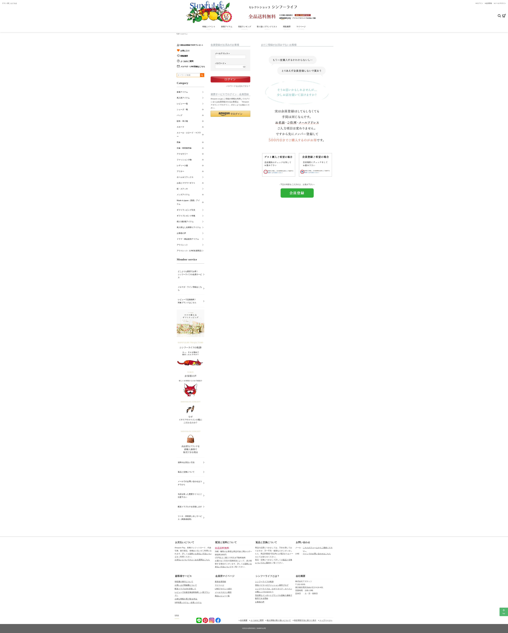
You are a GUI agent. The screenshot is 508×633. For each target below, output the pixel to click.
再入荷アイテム (183, 98)
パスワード (221, 63)
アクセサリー (182, 154)
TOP (178, 34)
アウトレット (182, 245)
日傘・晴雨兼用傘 (184, 148)
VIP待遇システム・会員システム (188, 602)
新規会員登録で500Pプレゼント (191, 45)
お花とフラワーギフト (186, 183)
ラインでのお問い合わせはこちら (317, 554)
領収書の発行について (184, 582)
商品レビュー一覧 (222, 596)
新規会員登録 (220, 582)
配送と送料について (226, 542)
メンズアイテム (183, 195)
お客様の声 (181, 233)
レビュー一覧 (182, 104)
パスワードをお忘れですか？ (238, 86)
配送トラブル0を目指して (185, 589)
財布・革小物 (182, 121)
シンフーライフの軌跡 (264, 582)
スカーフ (180, 127)
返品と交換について (186, 472)
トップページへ (325, 620)
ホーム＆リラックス (185, 177)
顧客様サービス (183, 576)
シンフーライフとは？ (267, 576)
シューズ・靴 (182, 109)
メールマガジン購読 (223, 592)
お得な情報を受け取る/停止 (186, 599)
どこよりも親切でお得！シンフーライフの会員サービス (190, 274)
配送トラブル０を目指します (190, 507)
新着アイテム (182, 92)
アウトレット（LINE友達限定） (190, 251)
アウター (180, 171)
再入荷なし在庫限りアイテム (189, 227)
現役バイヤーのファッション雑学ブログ (271, 585)
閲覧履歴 (184, 56)
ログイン (480, 3)
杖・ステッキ (182, 189)
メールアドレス (222, 53)
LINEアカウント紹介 (223, 589)
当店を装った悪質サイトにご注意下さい (190, 495)
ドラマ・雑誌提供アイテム (188, 239)
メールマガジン (500, 3)
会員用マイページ (224, 576)
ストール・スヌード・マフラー (189, 134)
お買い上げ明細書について (186, 585)
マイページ (219, 585)
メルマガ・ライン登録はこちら (190, 288)
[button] (230, 114)
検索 (499, 16)
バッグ (179, 115)
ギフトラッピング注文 (186, 210)
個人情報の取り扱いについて (279, 620)
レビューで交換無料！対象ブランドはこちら (187, 301)
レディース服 (182, 165)
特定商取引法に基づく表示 (305, 620)
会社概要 (300, 576)
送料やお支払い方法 (186, 462)
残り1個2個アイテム (185, 221)
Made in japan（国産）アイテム (188, 202)
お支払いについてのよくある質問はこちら (192, 560)
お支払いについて (184, 542)
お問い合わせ (303, 542)
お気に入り (185, 51)
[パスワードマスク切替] (244, 66)
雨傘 (178, 142)
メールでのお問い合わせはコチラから (190, 482)
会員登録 (489, 3)
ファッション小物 (184, 160)
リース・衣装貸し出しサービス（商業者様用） (190, 517)
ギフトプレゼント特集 (186, 216)
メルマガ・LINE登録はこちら (192, 66)
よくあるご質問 (186, 61)
